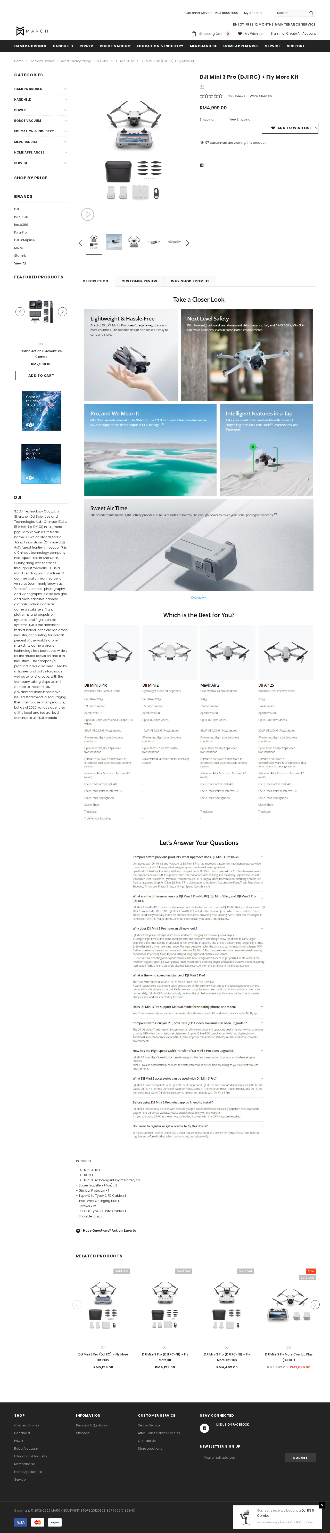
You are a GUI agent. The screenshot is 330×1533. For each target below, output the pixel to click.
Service (272, 46)
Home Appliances (241, 46)
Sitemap (82, 1433)
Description (95, 281)
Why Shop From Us (190, 281)
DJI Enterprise (24, 240)
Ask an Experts (124, 1230)
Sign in (276, 33)
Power (86, 46)
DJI (16, 209)
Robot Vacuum (115, 46)
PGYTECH (21, 217)
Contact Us (147, 1441)
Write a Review (261, 96)
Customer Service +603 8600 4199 (211, 13)
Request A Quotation (92, 1425)
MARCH (20, 248)
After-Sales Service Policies (159, 1433)
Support (296, 46)
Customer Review (139, 281)
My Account (253, 13)
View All (20, 263)
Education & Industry (160, 46)
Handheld (63, 46)
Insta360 (21, 224)
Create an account (301, 33)
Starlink (20, 255)
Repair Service (149, 1425)
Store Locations (150, 1448)
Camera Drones (30, 46)
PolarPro (20, 232)
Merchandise (203, 46)
